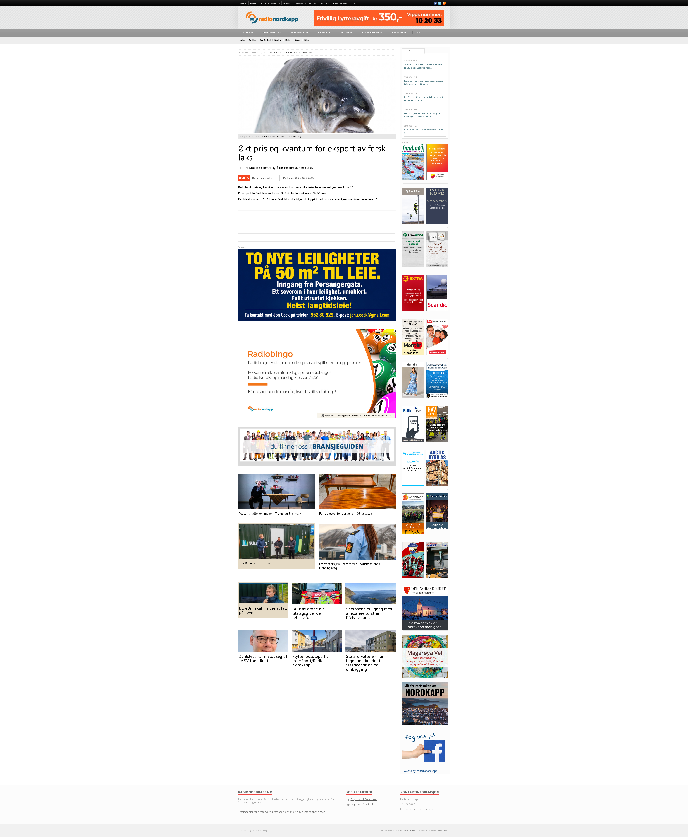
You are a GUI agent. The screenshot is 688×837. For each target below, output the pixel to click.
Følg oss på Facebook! (364, 799)
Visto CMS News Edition (404, 830)
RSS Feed (444, 4)
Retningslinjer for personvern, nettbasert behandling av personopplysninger (281, 812)
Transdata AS (443, 830)
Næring (256, 52)
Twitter (439, 3)
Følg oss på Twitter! (362, 804)
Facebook (435, 3)
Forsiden (243, 52)
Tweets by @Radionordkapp (420, 771)
